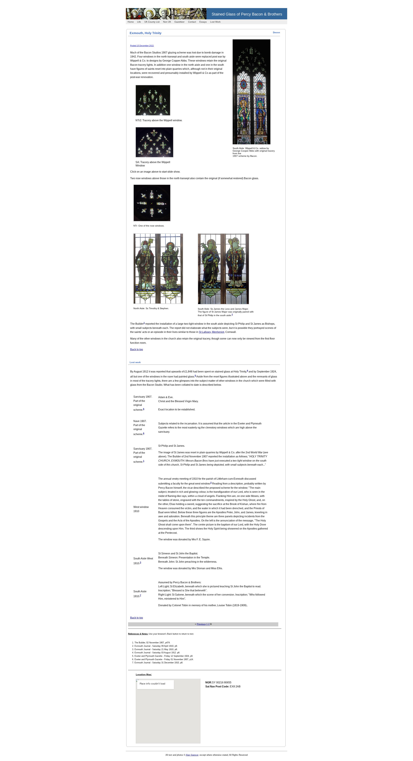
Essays (203, 22)
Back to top (136, 349)
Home (131, 22)
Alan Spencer (192, 755)
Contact (192, 22)
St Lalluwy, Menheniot (211, 332)
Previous (201, 624)
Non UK (167, 22)
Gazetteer (179, 22)
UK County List (152, 22)
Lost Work (215, 22)
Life (139, 22)
